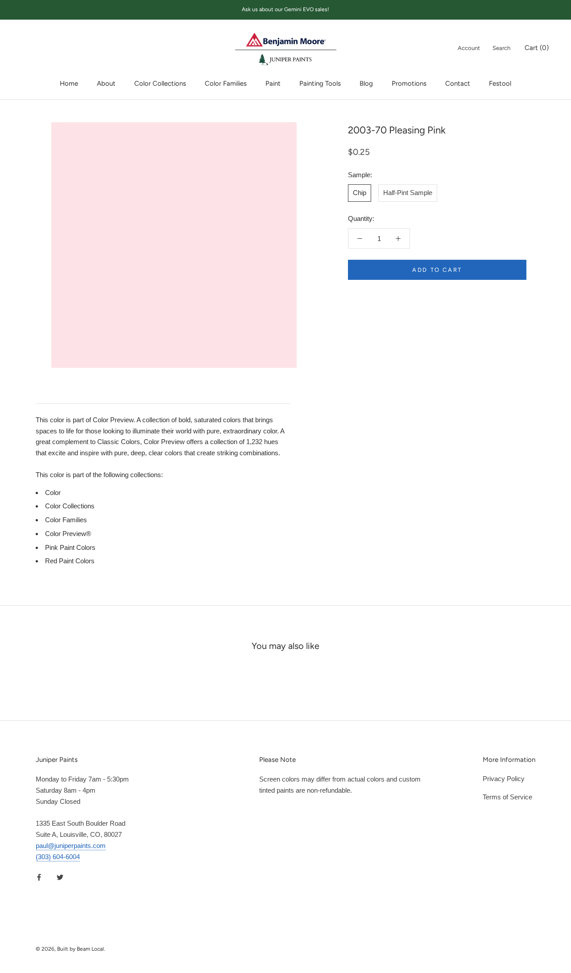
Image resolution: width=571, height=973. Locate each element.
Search (501, 48)
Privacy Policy (504, 778)
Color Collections (160, 83)
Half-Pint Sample (407, 192)
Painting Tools (320, 83)
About (106, 83)
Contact (457, 83)
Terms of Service (507, 797)
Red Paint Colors (70, 561)
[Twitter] (60, 876)
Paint (273, 83)
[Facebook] (39, 876)
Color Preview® (68, 533)
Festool (500, 83)
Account (469, 48)
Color (53, 492)
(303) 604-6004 (58, 857)
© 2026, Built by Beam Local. (70, 949)
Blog (366, 83)
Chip (359, 192)
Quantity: (361, 218)
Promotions (409, 83)
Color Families (226, 83)
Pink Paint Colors (70, 547)
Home (69, 83)
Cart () (537, 48)
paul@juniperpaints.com (71, 845)
